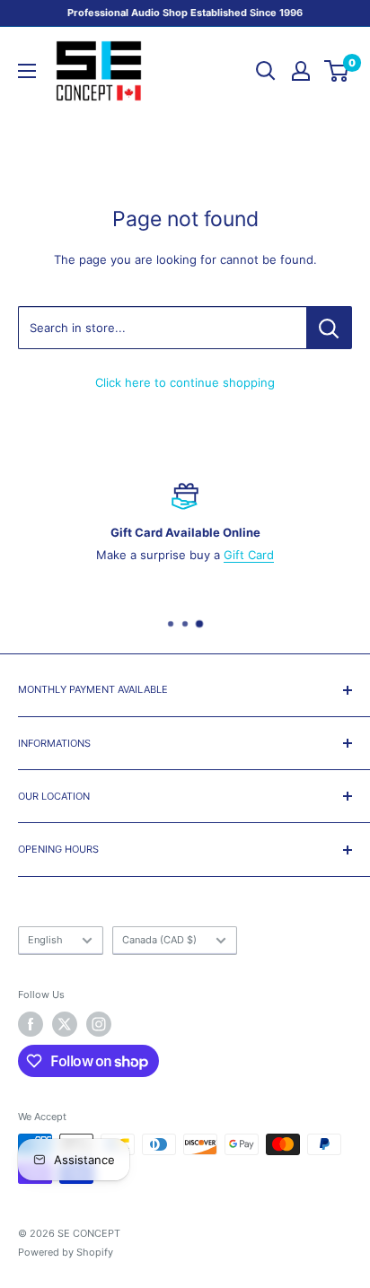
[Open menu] (27, 71)
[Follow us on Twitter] (64, 1024)
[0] (337, 71)
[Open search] (266, 71)
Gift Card (249, 555)
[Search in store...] (329, 327)
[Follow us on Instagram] (98, 1024)
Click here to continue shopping (185, 382)
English (45, 939)
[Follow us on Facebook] (30, 1024)
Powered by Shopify (65, 1252)
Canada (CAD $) (159, 939)
